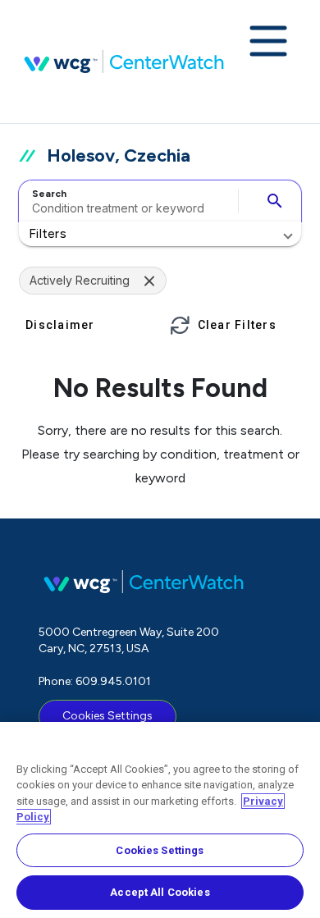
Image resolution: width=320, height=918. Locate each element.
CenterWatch (124, 61)
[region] (160, 820)
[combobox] (126, 201)
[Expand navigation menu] (268, 42)
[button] (160, 234)
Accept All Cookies (159, 892)
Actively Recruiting (80, 280)
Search (49, 193)
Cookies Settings (107, 716)
